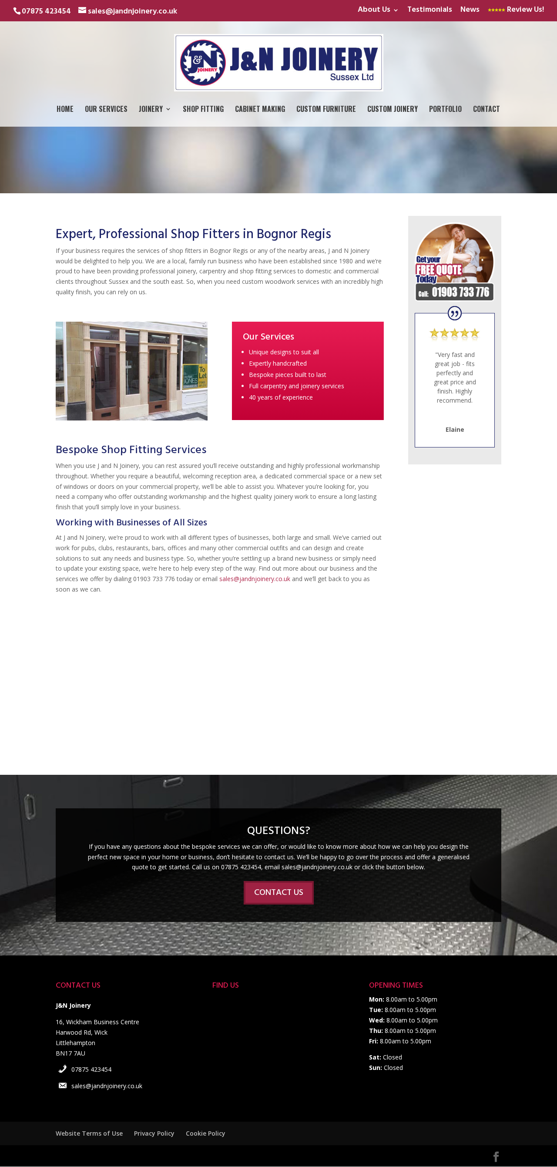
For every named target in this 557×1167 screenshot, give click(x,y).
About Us (374, 11)
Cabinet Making (260, 110)
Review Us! (524, 11)
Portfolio (445, 110)
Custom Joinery (392, 110)
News (470, 11)
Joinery (151, 110)
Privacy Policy (154, 1133)
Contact (486, 110)
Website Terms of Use (89, 1133)
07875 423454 (91, 1069)
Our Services (106, 110)
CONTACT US (278, 893)
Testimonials (429, 11)
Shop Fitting (203, 110)
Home (65, 110)
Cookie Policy (205, 1133)
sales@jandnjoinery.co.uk (254, 579)
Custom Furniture (326, 110)
